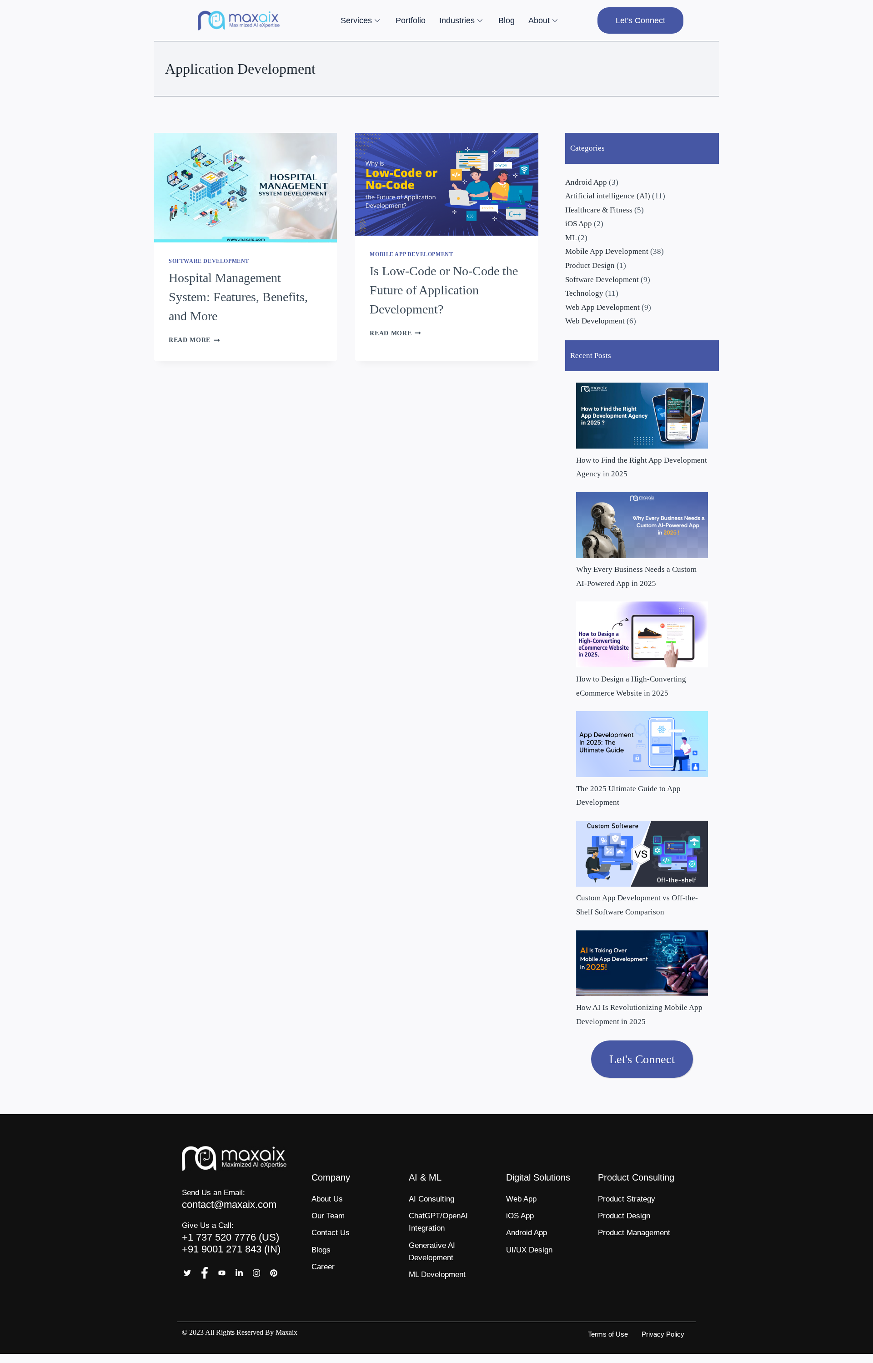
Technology (584, 293)
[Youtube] (222, 1273)
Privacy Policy (663, 1334)
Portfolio (411, 20)
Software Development (209, 261)
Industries (457, 20)
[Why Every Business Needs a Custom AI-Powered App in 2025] (642, 525)
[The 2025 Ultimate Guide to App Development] (642, 744)
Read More (194, 340)
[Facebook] (204, 1273)
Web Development (595, 321)
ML (570, 237)
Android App (586, 182)
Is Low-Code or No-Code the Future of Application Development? (444, 290)
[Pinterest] (273, 1273)
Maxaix (286, 1332)
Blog (506, 20)
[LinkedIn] (239, 1273)
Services (356, 20)
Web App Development (602, 307)
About (539, 20)
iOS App (578, 223)
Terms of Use (608, 1334)
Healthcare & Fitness (598, 210)
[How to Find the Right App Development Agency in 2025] (642, 416)
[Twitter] (187, 1273)
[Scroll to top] (851, 1350)
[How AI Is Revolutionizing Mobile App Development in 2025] (642, 963)
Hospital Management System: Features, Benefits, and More (238, 297)
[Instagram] (256, 1273)
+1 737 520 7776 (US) (230, 1237)
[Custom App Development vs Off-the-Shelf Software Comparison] (642, 854)
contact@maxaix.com (229, 1204)
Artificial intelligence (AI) (607, 196)
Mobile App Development (411, 254)
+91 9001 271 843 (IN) (231, 1249)
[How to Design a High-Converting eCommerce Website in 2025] (642, 634)
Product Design (590, 265)
